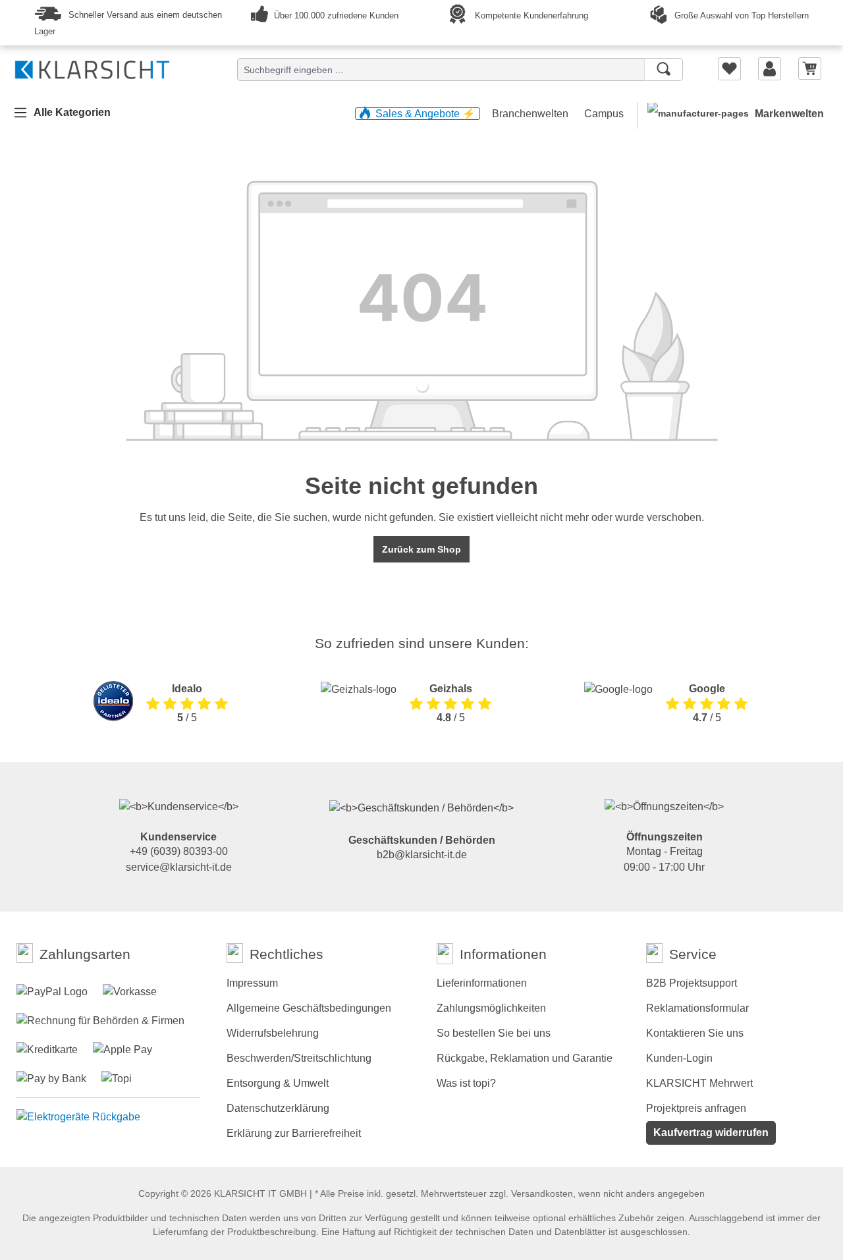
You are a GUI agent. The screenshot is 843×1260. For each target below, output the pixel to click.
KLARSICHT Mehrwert (699, 1083)
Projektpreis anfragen (696, 1108)
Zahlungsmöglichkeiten (491, 1008)
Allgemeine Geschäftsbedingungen (309, 1008)
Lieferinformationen (482, 983)
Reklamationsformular (697, 1008)
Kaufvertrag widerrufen (711, 1132)
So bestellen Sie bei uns (494, 1033)
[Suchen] (663, 69)
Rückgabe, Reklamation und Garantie (524, 1058)
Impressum (252, 983)
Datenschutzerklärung (278, 1108)
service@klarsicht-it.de (179, 867)
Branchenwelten (531, 113)
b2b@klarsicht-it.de (422, 854)
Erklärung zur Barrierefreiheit (294, 1133)
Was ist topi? (466, 1083)
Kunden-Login (679, 1058)
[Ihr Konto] (769, 68)
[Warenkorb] (810, 68)
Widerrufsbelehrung (273, 1033)
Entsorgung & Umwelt (278, 1083)
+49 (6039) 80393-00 (179, 851)
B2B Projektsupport (691, 983)
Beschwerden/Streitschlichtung (299, 1058)
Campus (604, 113)
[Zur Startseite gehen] (92, 67)
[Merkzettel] (729, 68)
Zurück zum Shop (421, 549)
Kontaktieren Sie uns (695, 1033)
